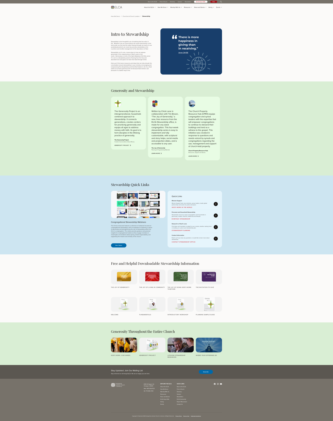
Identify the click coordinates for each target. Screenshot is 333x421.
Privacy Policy (179, 416)
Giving (162, 402)
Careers (180, 2)
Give (213, 2)
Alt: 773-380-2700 (148, 391)
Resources (163, 394)
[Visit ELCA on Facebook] (215, 384)
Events (162, 404)
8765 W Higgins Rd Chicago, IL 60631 (149, 385)
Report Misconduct (182, 402)
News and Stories (165, 397)
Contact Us (180, 404)
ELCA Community (181, 399)
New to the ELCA (152, 2)
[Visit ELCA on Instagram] (218, 384)
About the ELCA (164, 387)
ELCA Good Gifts (200, 2)
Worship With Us (164, 392)
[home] (116, 7)
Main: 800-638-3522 (149, 388)
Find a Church (163, 2)
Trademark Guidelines (196, 416)
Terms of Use (186, 416)
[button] (150, 7)
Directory (172, 2)
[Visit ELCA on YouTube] (221, 384)
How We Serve (164, 389)
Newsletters (188, 2)
